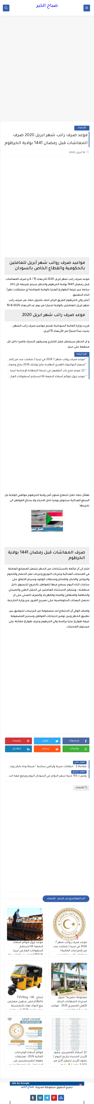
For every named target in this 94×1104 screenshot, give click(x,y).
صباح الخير (47, 6)
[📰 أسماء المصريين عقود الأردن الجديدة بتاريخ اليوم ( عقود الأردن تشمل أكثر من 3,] (69, 1034)
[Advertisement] (47, 70)
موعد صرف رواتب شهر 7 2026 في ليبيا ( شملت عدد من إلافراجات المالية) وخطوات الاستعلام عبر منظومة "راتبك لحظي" (46, 359)
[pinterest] (54, 1098)
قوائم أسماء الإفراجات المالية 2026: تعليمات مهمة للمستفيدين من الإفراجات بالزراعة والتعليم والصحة (26, 1061)
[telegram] (47, 1098)
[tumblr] (33, 1098)
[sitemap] (61, 1098)
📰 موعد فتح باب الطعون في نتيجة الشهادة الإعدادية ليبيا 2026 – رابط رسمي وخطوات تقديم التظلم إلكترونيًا (46, 370)
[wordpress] (40, 1098)
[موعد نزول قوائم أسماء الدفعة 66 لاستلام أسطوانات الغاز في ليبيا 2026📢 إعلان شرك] (25, 924)
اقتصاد (82, 128)
